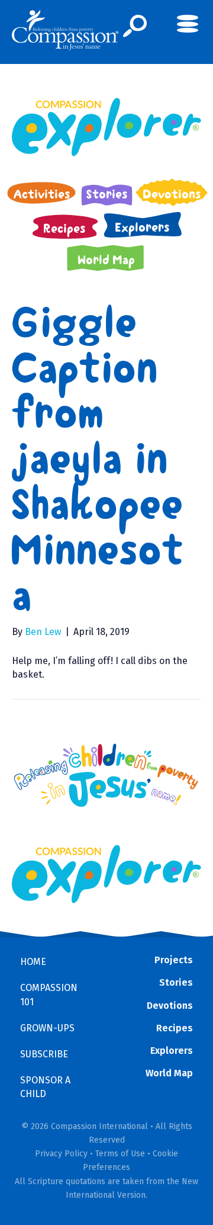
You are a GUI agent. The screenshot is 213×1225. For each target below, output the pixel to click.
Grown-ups (47, 1028)
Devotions (170, 1005)
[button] (135, 26)
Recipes (174, 1028)
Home (33, 961)
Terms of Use (120, 1154)
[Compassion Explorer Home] (106, 127)
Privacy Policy (61, 1154)
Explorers (171, 1050)
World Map (169, 1073)
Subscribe (44, 1054)
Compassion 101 (49, 994)
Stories (176, 982)
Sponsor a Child (45, 1087)
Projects (173, 960)
